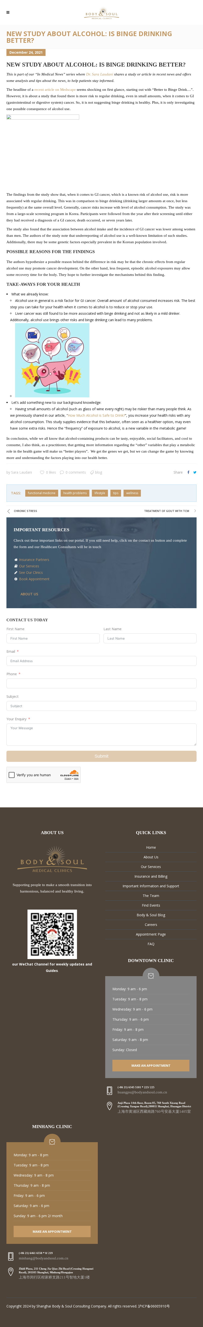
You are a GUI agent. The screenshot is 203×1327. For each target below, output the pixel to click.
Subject (12, 696)
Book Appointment (34, 579)
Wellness (132, 493)
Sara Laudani (21, 472)
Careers (151, 924)
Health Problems (75, 493)
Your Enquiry (16, 719)
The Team (151, 895)
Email (10, 651)
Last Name (112, 629)
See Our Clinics (30, 572)
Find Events (151, 905)
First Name (15, 629)
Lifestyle (100, 493)
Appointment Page (151, 934)
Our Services (28, 566)
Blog (98, 472)
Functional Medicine (41, 493)
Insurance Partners (33, 559)
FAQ (151, 943)
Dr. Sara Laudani (100, 74)
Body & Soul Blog (151, 915)
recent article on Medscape (55, 90)
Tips (115, 493)
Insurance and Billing (150, 876)
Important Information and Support (151, 886)
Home (151, 847)
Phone (11, 674)
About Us (151, 857)
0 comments (76, 472)
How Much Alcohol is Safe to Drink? (96, 415)
